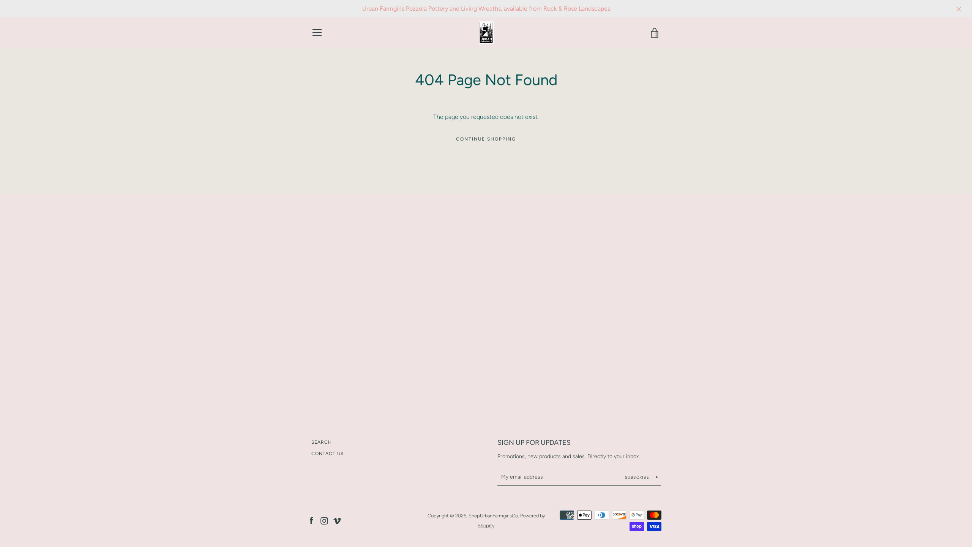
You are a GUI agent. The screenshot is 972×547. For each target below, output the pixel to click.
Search (321, 442)
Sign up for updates (534, 442)
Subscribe (638, 477)
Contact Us (327, 453)
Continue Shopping (486, 139)
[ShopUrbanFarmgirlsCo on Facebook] (311, 520)
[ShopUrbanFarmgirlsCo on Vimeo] (337, 520)
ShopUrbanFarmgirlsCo (493, 516)
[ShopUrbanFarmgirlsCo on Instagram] (324, 520)
